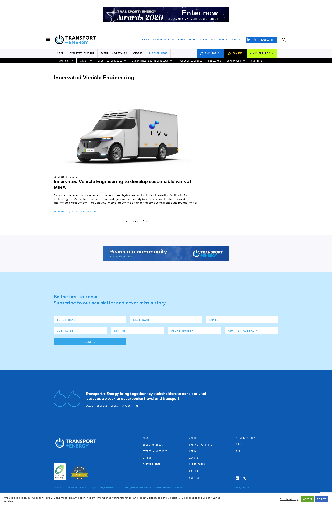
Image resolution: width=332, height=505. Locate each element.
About (145, 39)
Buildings (214, 60)
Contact (235, 39)
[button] (327, 497)
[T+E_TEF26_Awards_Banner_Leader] (166, 21)
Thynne (245, 487)
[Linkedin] (237, 478)
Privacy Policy (245, 438)
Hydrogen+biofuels (190, 60)
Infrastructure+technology (150, 60)
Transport (63, 60)
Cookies (240, 444)
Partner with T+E (164, 39)
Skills (223, 39)
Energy (83, 60)
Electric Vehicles (110, 60)
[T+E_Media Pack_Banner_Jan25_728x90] (166, 260)
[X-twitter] (244, 478)
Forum (181, 39)
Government (234, 60)
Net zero (257, 60)
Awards (192, 39)
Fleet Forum (207, 39)
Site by (237, 487)
